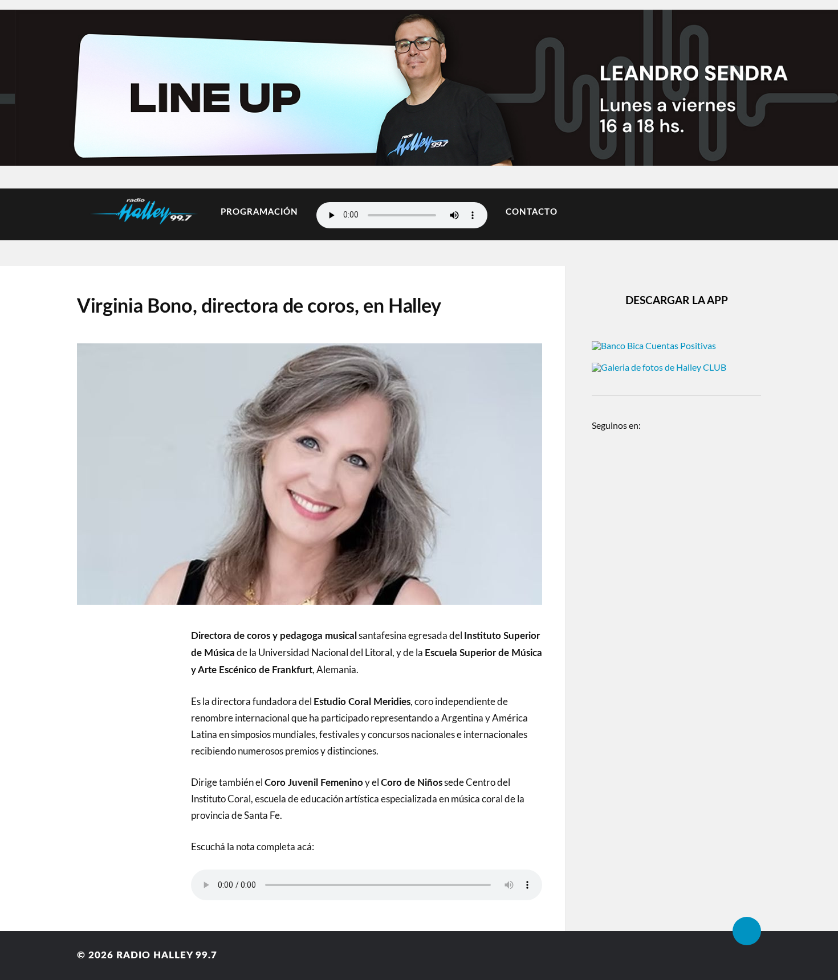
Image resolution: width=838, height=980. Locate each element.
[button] (30, 84)
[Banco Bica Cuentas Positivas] (654, 345)
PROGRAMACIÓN (259, 212)
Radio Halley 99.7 (166, 955)
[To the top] (747, 931)
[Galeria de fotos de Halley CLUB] (659, 367)
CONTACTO (532, 212)
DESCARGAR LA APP (676, 301)
